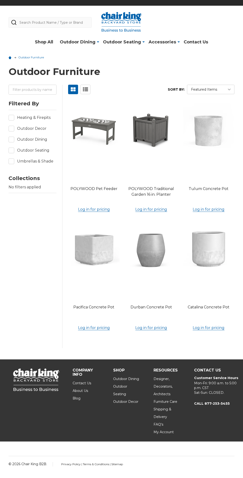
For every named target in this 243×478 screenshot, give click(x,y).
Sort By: (176, 89)
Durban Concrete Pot (151, 307)
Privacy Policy (71, 464)
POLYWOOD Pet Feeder (93, 188)
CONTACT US (207, 370)
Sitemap (117, 464)
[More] (98, 41)
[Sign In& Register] (221, 21)
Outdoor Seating (122, 42)
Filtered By (24, 103)
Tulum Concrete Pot (209, 188)
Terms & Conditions (96, 464)
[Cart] (231, 21)
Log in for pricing (94, 209)
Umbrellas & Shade (35, 161)
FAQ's (158, 424)
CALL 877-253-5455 (212, 403)
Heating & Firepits (34, 117)
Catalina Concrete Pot (208, 307)
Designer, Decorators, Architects (163, 386)
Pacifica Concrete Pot (93, 307)
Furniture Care (165, 401)
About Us (80, 391)
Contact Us (196, 42)
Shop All (44, 42)
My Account (164, 432)
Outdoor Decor (32, 128)
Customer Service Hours (216, 378)
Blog (76, 398)
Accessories (162, 42)
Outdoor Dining (77, 42)
